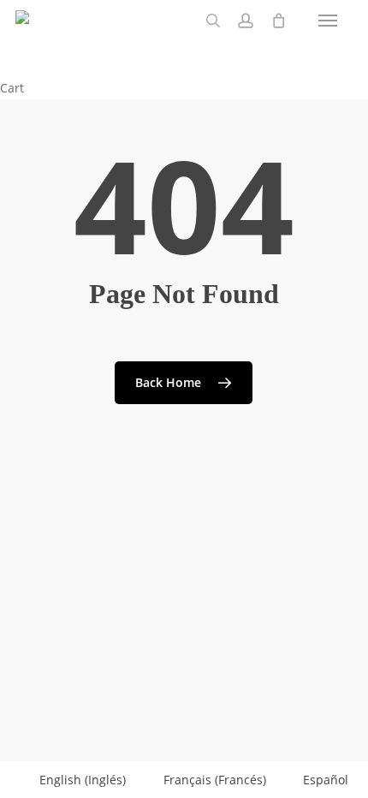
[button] (328, 20)
